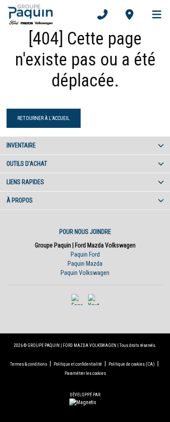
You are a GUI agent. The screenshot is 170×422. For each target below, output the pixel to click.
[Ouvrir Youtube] (93, 299)
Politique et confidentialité (78, 364)
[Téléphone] (102, 14)
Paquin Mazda (85, 263)
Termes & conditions (28, 364)
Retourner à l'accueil (43, 118)
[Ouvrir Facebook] (76, 299)
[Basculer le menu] (153, 14)
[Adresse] (129, 14)
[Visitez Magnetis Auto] (85, 402)
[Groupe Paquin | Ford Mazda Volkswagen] (30, 14)
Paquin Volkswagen (85, 272)
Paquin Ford (85, 254)
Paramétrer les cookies (85, 373)
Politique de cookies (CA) (132, 364)
